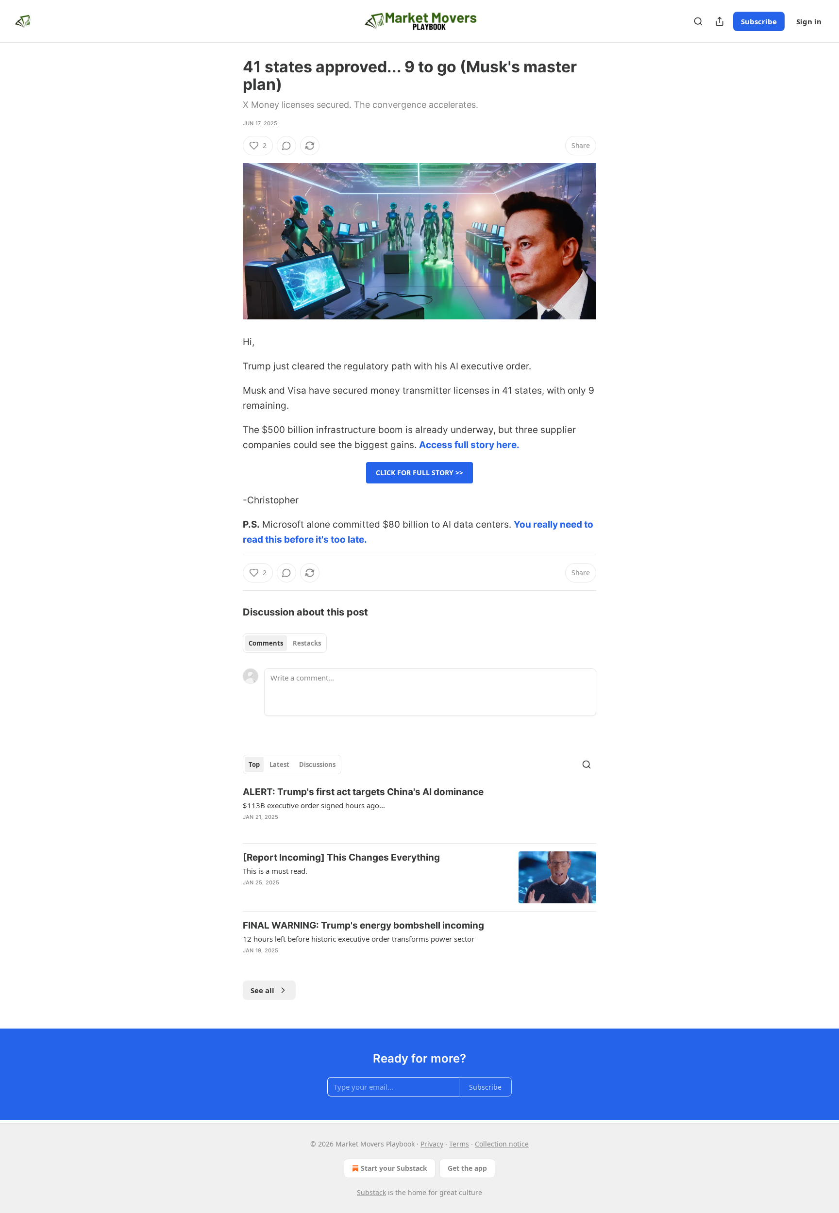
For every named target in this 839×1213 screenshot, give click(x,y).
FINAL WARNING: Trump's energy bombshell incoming (363, 925)
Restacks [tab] (307, 643)
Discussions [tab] (317, 764)
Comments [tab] (266, 643)
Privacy (431, 1143)
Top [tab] (254, 764)
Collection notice (502, 1143)
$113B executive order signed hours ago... (314, 805)
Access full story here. (469, 444)
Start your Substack (394, 1168)
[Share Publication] (719, 21)
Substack (371, 1192)
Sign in (809, 21)
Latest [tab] (279, 764)
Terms (459, 1143)
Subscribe (759, 21)
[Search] (698, 21)
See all (262, 990)
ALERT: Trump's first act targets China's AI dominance (363, 792)
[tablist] (285, 643)
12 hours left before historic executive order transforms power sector (358, 939)
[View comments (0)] (286, 145)
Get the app (467, 1168)
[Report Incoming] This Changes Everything (341, 857)
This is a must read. (275, 871)
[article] (419, 810)
